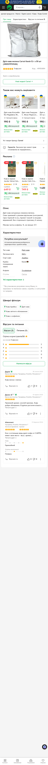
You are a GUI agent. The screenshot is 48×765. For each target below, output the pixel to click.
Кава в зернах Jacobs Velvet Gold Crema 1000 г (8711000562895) (11, 180)
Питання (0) (22, 331)
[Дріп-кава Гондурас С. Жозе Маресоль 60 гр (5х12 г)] (30, 103)
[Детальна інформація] (14, 156)
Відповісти (13, 386)
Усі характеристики (13, 280)
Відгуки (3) (9, 331)
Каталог (5, 762)
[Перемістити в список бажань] (18, 97)
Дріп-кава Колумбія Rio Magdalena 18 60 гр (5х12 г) (12, 114)
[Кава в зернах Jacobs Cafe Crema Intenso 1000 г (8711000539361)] (30, 169)
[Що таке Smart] (17, 131)
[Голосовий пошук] (39, 7)
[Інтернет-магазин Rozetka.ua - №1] (9, 7)
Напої (18, 14)
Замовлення (17, 762)
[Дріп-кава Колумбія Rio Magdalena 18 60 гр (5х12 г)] (12, 103)
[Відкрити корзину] (44, 7)
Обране (43, 762)
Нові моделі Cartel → (24, 81)
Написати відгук (24, 364)
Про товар (7, 19)
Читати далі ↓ (11, 408)
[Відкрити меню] (3, 7)
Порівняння (30, 762)
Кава (34, 14)
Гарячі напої (26, 14)
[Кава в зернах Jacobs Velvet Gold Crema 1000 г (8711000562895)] (12, 169)
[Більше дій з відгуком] (40, 386)
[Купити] (18, 122)
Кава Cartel (42, 14)
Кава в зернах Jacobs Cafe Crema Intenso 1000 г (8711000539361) (29, 180)
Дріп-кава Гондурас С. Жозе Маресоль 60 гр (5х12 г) (29, 114)
